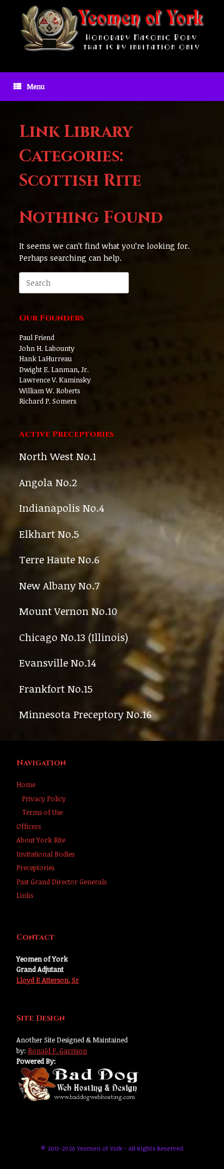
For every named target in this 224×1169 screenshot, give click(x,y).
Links (24, 895)
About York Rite (40, 840)
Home (25, 784)
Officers (28, 826)
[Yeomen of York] (112, 28)
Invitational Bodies (45, 854)
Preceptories (35, 867)
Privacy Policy (44, 798)
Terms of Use (42, 812)
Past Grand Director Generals (61, 882)
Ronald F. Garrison (57, 1050)
